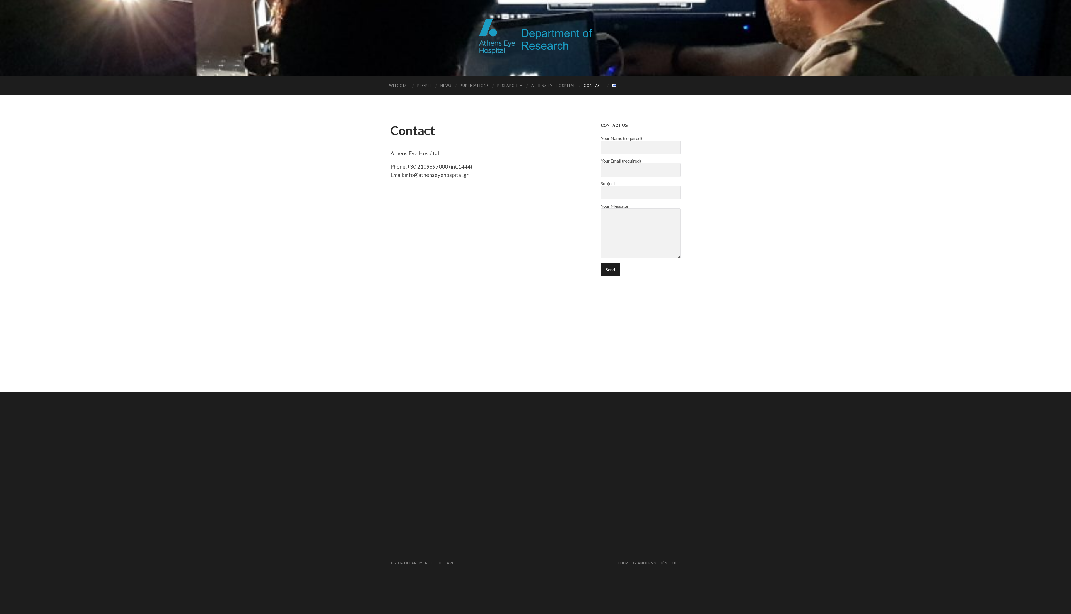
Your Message (614, 206)
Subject (608, 183)
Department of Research (431, 563)
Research (507, 85)
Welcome (399, 85)
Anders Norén (652, 563)
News (446, 85)
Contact (594, 85)
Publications (474, 85)
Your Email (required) (621, 161)
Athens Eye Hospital (553, 85)
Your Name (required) (621, 138)
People (424, 85)
